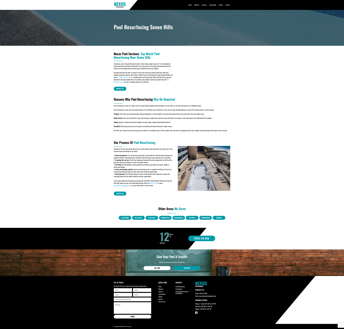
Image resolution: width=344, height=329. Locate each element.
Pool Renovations (180, 286)
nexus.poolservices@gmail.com (122, 185)
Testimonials (212, 5)
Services (204, 5)
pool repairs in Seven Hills (124, 77)
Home (190, 5)
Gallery (221, 5)
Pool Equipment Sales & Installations (181, 292)
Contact (228, 5)
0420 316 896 (154, 183)
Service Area (161, 302)
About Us (196, 5)
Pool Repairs (178, 289)
